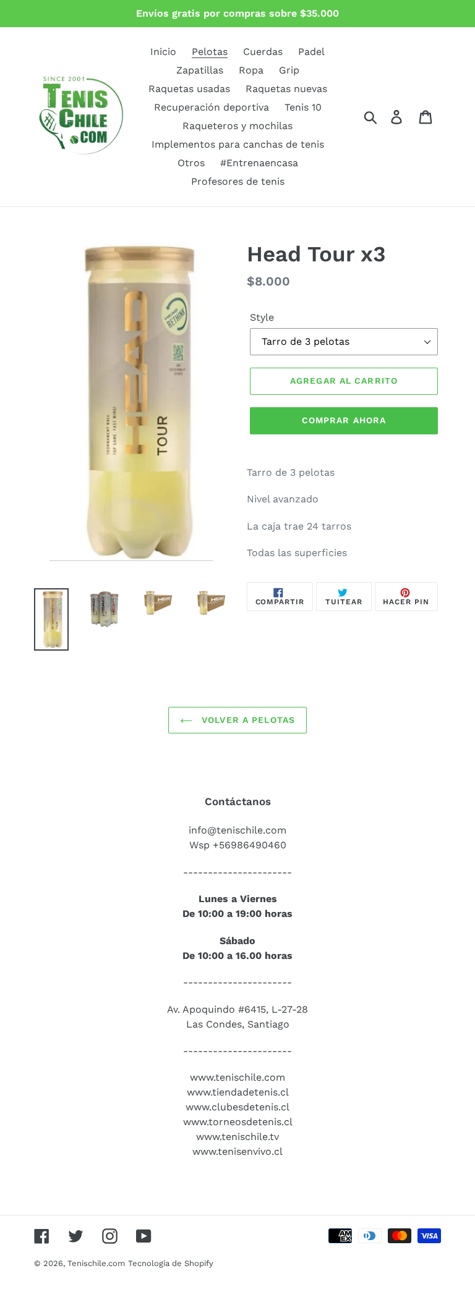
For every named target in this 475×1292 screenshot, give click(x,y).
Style (262, 317)
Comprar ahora (344, 420)
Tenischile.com (96, 1263)
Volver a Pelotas (247, 720)
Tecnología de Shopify (170, 1263)
